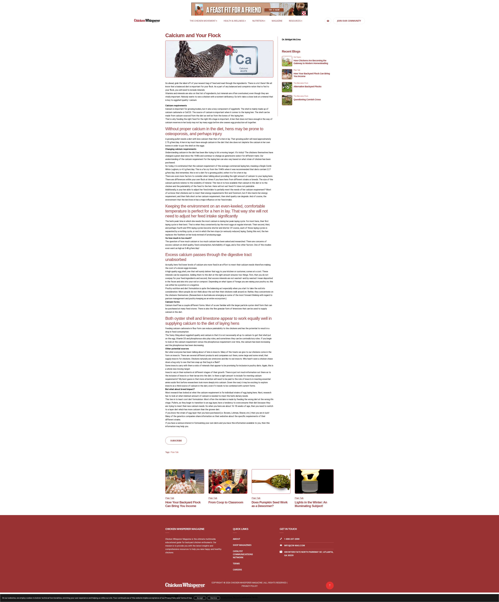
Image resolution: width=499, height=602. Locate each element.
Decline (213, 598)
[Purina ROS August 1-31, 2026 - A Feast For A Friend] (249, 10)
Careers (237, 569)
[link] (330, 585)
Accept (200, 598)
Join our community (349, 20)
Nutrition (258, 20)
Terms (236, 563)
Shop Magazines (242, 545)
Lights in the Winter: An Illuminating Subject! (311, 504)
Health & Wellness (234, 20)
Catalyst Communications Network (243, 554)
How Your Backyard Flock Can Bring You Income (183, 504)
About (236, 539)
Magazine (277, 20)
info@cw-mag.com (294, 545)
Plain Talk (174, 452)
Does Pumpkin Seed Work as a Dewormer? (269, 504)
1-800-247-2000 (291, 539)
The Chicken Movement (203, 20)
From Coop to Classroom (225, 502)
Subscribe (176, 440)
